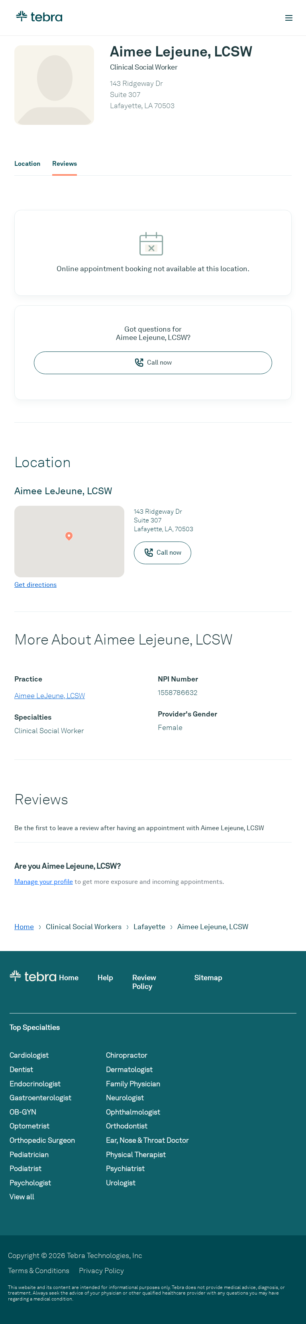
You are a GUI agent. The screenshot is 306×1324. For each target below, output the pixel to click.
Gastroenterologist (40, 1097)
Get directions (35, 584)
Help (105, 977)
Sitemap (208, 977)
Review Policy (144, 981)
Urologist (120, 1182)
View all (22, 1196)
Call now (159, 362)
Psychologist (30, 1182)
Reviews (64, 164)
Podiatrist (25, 1168)
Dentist (21, 1069)
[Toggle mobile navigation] (289, 17)
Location (27, 164)
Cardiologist (29, 1055)
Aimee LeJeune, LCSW (49, 695)
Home (24, 926)
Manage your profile (43, 881)
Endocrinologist (35, 1083)
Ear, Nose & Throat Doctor (147, 1140)
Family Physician (133, 1083)
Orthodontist (126, 1126)
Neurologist (125, 1097)
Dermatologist (129, 1069)
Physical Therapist (136, 1154)
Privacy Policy (101, 1270)
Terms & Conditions (38, 1270)
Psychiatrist (125, 1168)
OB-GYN (23, 1112)
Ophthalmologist (133, 1112)
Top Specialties (35, 1027)
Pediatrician (29, 1154)
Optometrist (29, 1126)
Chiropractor (126, 1055)
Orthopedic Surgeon (42, 1140)
